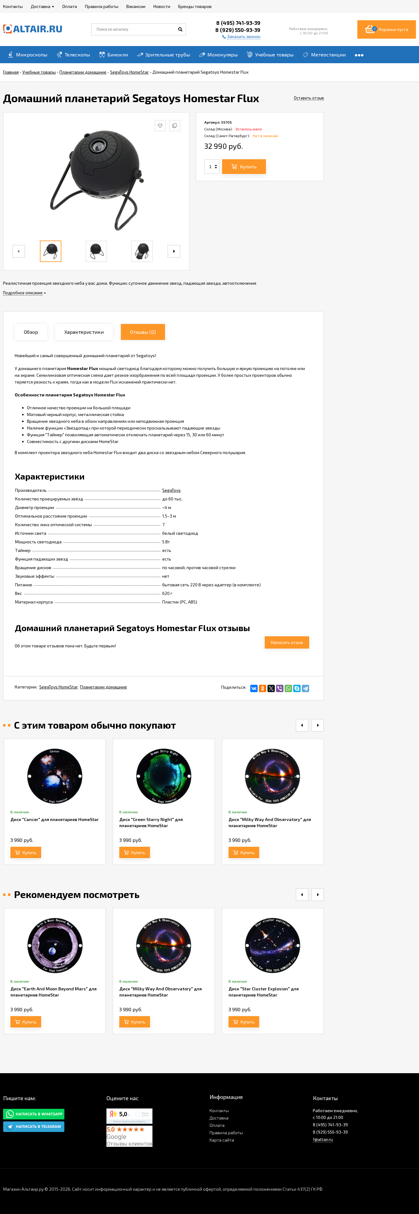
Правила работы (226, 1132)
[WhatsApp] (288, 688)
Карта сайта (222, 1140)
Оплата (217, 1125)
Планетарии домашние (103, 686)
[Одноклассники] (262, 688)
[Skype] (297, 688)
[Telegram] (305, 688)
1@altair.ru (323, 1139)
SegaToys (171, 490)
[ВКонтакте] (254, 688)
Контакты (219, 1110)
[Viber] (279, 688)
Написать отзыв (287, 642)
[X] (271, 688)
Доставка (219, 1117)
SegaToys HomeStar (58, 686)
